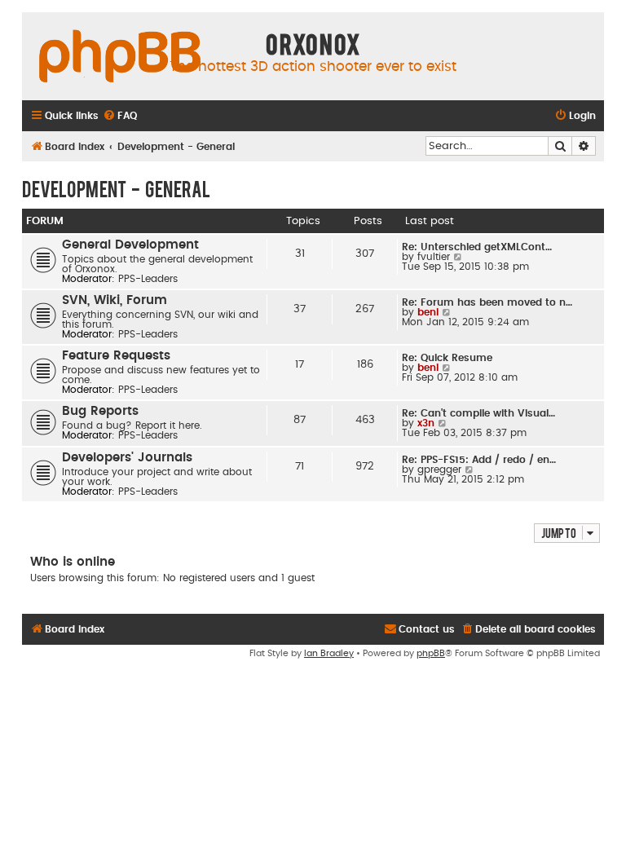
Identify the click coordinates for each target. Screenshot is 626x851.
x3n (425, 423)
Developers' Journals (127, 458)
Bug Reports (100, 411)
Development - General (116, 188)
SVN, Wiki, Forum (114, 300)
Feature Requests (116, 356)
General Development (130, 245)
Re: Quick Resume (447, 358)
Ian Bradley (329, 653)
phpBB (431, 653)
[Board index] (120, 57)
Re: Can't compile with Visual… (478, 413)
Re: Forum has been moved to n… (487, 302)
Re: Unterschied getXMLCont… (477, 247)
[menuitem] (120, 116)
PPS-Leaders (148, 279)
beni (428, 312)
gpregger (439, 469)
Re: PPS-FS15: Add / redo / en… (479, 460)
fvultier (433, 257)
